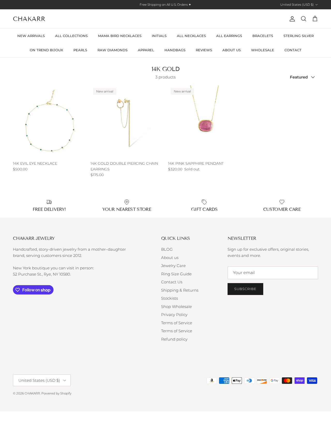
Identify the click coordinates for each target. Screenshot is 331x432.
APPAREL (146, 50)
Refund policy (174, 339)
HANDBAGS (174, 50)
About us (169, 257)
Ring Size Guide (176, 273)
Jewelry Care (173, 265)
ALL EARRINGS (229, 36)
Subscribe (245, 289)
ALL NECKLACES (191, 36)
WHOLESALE (262, 50)
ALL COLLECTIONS (71, 36)
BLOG (167, 249)
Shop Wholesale (176, 306)
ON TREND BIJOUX (46, 50)
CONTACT (293, 50)
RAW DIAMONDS (112, 50)
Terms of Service (176, 322)
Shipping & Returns (179, 290)
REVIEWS (204, 50)
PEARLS (80, 50)
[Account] (291, 19)
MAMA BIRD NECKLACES (119, 36)
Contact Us (171, 281)
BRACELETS (262, 36)
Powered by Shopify (56, 393)
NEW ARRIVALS (31, 36)
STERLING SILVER (298, 36)
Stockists (169, 298)
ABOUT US (231, 50)
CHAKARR (32, 393)
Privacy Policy (174, 314)
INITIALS (159, 36)
